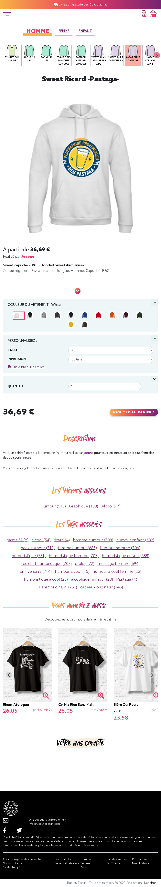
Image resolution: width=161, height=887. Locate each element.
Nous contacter (13, 863)
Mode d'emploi (12, 867)
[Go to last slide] (9, 675)
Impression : (17, 359)
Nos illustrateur (142, 863)
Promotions (139, 859)
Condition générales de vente (22, 859)
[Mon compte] (143, 13)
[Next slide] (157, 55)
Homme (37, 31)
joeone (27, 257)
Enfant (85, 31)
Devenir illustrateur (67, 863)
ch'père (102, 710)
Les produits (63, 859)
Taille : (13, 350)
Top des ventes (116, 859)
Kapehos (150, 883)
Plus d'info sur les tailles (28, 367)
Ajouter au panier (133, 412)
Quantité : (16, 386)
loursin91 (45, 710)
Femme (64, 31)
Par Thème (113, 863)
